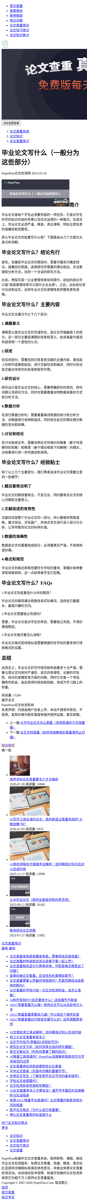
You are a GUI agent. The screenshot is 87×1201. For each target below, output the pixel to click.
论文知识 (16, 136)
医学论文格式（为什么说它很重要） (36, 1110)
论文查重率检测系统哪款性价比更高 (36, 1066)
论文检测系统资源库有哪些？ (31, 1085)
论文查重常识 (19, 25)
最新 (5, 948)
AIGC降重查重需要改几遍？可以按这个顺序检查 (44, 1014)
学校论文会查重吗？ (24, 1081)
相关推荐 (8, 745)
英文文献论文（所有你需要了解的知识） (39, 1051)
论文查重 (16, 1150)
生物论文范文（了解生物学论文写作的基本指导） (45, 1076)
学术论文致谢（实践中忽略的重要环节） (39, 1071)
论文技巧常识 (19, 30)
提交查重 (16, 6)
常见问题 (16, 20)
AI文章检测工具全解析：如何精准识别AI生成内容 (45, 1032)
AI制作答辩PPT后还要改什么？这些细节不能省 (43, 1000)
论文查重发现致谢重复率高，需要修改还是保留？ (45, 956)
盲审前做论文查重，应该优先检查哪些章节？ (42, 975)
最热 (12, 948)
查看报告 (16, 11)
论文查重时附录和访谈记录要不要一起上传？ (42, 961)
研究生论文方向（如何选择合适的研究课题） (42, 1047)
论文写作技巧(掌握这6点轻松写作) (34, 1042)
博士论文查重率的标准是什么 (31, 1115)
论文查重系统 (19, 131)
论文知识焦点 (19, 35)
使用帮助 (16, 15)
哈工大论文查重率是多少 (27, 1037)
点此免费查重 (11, 123)
